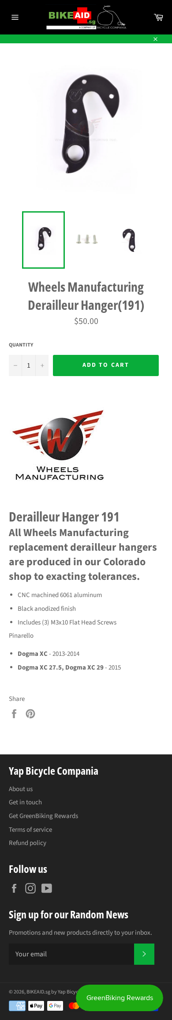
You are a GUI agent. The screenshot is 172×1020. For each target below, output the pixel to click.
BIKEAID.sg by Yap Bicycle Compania (66, 992)
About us (21, 789)
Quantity (21, 345)
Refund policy (27, 843)
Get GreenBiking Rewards (43, 816)
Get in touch (25, 802)
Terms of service (30, 829)
